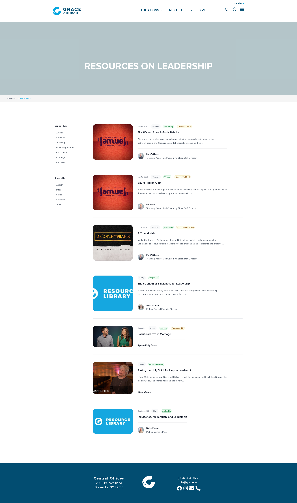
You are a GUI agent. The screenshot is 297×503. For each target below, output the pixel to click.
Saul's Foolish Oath (149, 183)
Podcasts (60, 162)
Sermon (155, 126)
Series (59, 194)
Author (59, 184)
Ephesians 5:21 (178, 328)
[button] (226, 9)
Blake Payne (152, 428)
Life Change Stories (65, 147)
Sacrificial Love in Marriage (154, 334)
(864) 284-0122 (188, 478)
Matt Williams (152, 154)
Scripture (60, 199)
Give (202, 10)
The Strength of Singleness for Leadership (164, 283)
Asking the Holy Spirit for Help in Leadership (165, 370)
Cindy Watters (144, 392)
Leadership (168, 126)
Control (167, 177)
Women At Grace (156, 364)
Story (142, 277)
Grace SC (12, 98)
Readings (60, 157)
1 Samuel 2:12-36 (185, 126)
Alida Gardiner (153, 305)
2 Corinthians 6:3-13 (185, 227)
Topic (58, 204)
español (239, 3)
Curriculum (61, 152)
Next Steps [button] (179, 10)
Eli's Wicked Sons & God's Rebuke (158, 132)
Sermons (60, 137)
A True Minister (147, 233)
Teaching (60, 142)
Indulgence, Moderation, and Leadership (162, 417)
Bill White (150, 204)
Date (58, 189)
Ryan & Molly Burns (147, 345)
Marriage (163, 328)
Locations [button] (150, 10)
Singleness (153, 277)
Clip (154, 411)
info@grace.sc (188, 482)
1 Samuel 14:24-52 (182, 177)
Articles (59, 132)
